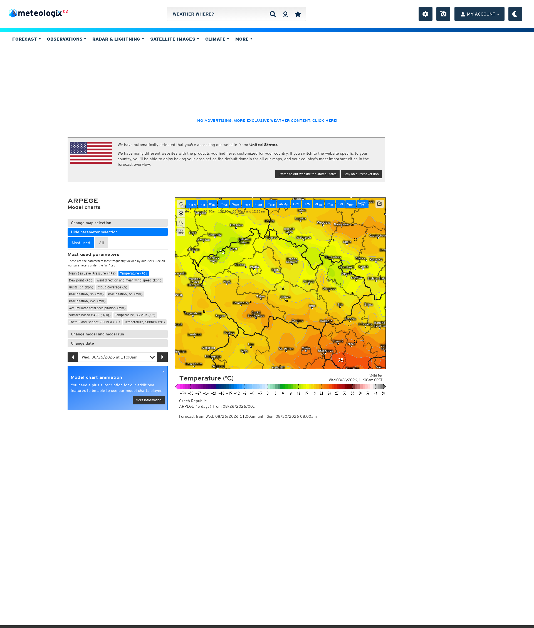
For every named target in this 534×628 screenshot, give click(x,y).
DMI (340, 204)
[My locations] (298, 14)
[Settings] (425, 14)
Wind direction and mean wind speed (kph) (129, 280)
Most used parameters (93, 254)
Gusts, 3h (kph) (81, 287)
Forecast (25, 38)
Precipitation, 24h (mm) (87, 301)
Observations (65, 38)
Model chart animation (96, 377)
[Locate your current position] (181, 213)
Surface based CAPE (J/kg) (90, 315)
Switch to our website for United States (307, 174)
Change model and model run (97, 334)
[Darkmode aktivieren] (515, 14)
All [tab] (101, 243)
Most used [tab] (81, 243)
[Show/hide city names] (181, 232)
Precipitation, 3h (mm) (86, 294)
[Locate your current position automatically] (285, 14)
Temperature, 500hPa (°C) (144, 322)
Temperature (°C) (133, 273)
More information (149, 400)
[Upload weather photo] (443, 14)
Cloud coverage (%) (113, 287)
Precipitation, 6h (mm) (125, 294)
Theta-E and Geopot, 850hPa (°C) (94, 322)
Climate (216, 38)
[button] (379, 204)
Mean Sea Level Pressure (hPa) (92, 273)
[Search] (273, 14)
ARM (283, 204)
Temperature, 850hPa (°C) (135, 315)
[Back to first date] (181, 204)
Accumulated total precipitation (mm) (97, 308)
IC (212, 204)
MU (319, 204)
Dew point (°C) (81, 280)
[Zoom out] (181, 222)
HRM (306, 204)
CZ (65, 11)
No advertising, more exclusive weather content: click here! (267, 121)
